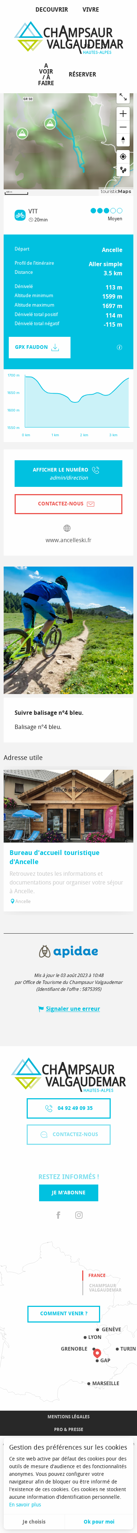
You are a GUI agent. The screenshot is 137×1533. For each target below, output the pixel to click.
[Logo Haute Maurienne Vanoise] (68, 1074)
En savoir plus (25, 1505)
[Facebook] (58, 1216)
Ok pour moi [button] (99, 1522)
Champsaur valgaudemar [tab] (105, 1288)
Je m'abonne (68, 1193)
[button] (103, 47)
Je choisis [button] (34, 1522)
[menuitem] (53, 10)
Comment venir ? (63, 1314)
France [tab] (97, 1275)
